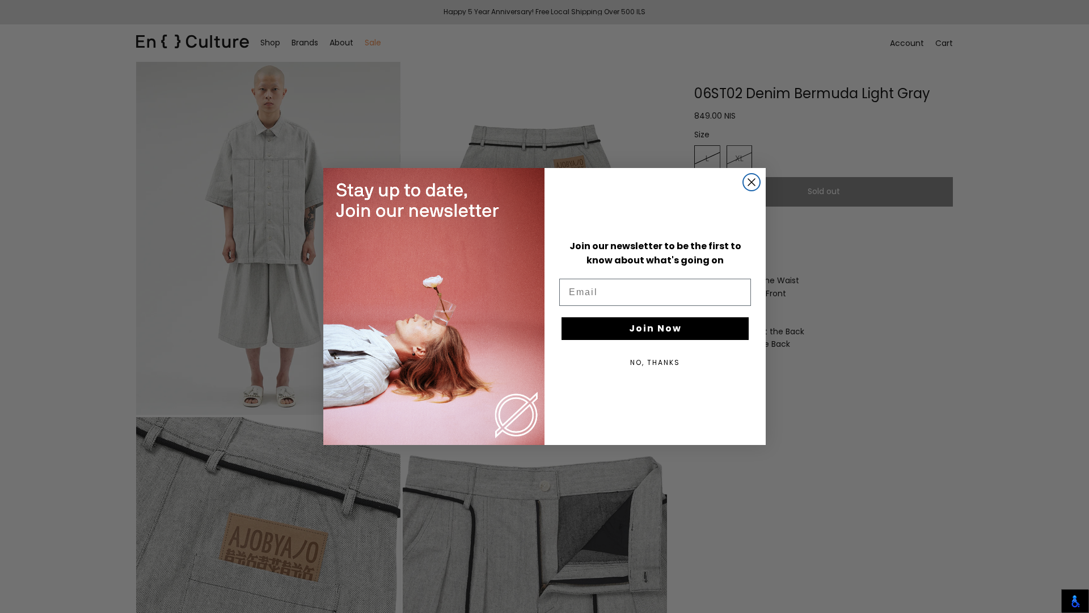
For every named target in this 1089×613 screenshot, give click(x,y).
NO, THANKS (655, 362)
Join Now (655, 328)
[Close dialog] (751, 182)
